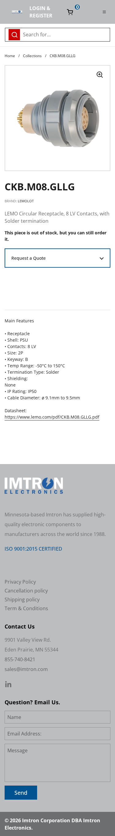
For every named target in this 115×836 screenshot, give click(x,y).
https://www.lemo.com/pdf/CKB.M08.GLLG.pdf (52, 417)
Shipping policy (22, 599)
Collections (32, 55)
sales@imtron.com (26, 669)
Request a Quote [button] (28, 258)
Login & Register (40, 12)
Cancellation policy (26, 590)
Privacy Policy (20, 581)
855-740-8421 (20, 659)
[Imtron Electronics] (17, 12)
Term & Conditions (26, 608)
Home (10, 55)
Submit (103, 34)
